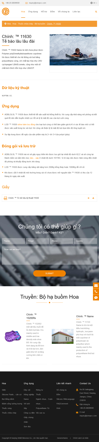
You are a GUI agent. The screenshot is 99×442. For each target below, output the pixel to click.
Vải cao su (40, 413)
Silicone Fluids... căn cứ (11, 394)
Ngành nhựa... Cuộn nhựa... (44, 401)
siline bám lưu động (27, 124)
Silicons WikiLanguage (65, 399)
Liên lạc (76, 11)
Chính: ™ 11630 (54, 24)
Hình (58, 408)
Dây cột (27, 390)
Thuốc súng (6, 408)
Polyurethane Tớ (42, 408)
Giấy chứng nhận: (28, 419)
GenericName (62, 438)
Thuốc (38, 394)
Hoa (23, 11)
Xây (25, 408)
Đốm (52, 11)
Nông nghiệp (29, 394)
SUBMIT (49, 273)
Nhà (9, 24)
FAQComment (62, 404)
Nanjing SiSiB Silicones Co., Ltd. (23, 438)
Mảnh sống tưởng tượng (12, 404)
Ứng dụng (33, 11)
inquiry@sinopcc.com (37, 3)
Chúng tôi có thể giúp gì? (49, 226)
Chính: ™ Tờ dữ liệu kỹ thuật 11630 (23, 198)
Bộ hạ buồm (40, 24)
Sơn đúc (27, 426)
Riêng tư (39, 390)
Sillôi (4, 390)
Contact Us (85, 383)
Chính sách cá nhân (80, 438)
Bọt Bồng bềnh (8, 399)
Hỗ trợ (44, 11)
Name (26, 399)
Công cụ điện (29, 413)
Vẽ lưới (27, 404)
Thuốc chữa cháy (25, 24)
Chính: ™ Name (85, 316)
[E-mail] (96, 285)
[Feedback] (96, 297)
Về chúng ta (64, 11)
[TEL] (96, 291)
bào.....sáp (34, 158)
